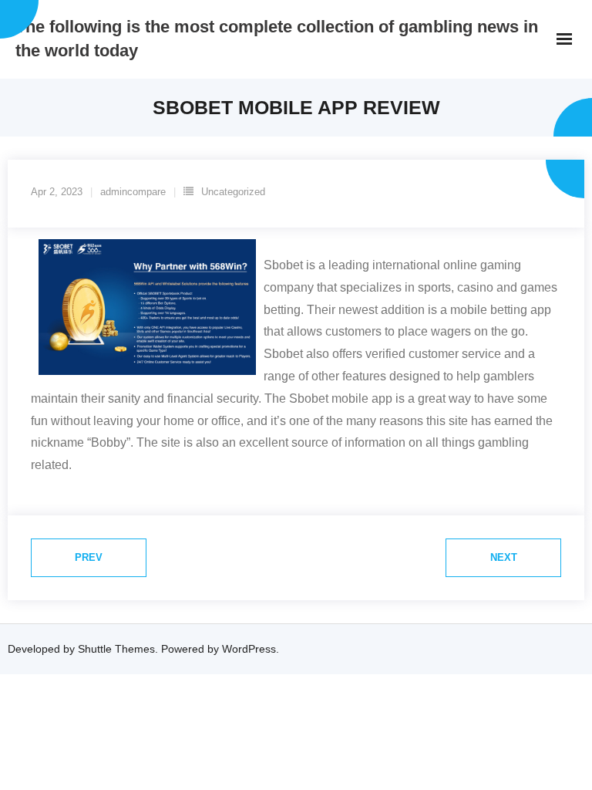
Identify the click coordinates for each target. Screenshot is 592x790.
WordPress (249, 649)
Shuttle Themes (116, 649)
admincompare (133, 192)
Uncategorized (233, 192)
